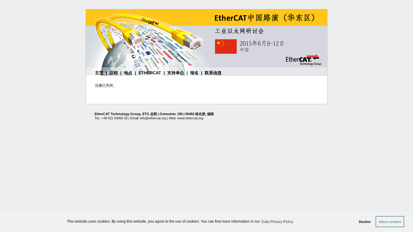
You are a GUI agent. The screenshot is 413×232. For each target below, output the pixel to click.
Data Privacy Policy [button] (277, 222)
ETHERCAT (149, 72)
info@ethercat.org (153, 118)
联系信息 (213, 72)
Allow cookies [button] (390, 222)
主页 (99, 72)
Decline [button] (365, 222)
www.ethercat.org (190, 118)
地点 (128, 72)
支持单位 (175, 72)
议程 (113, 72)
